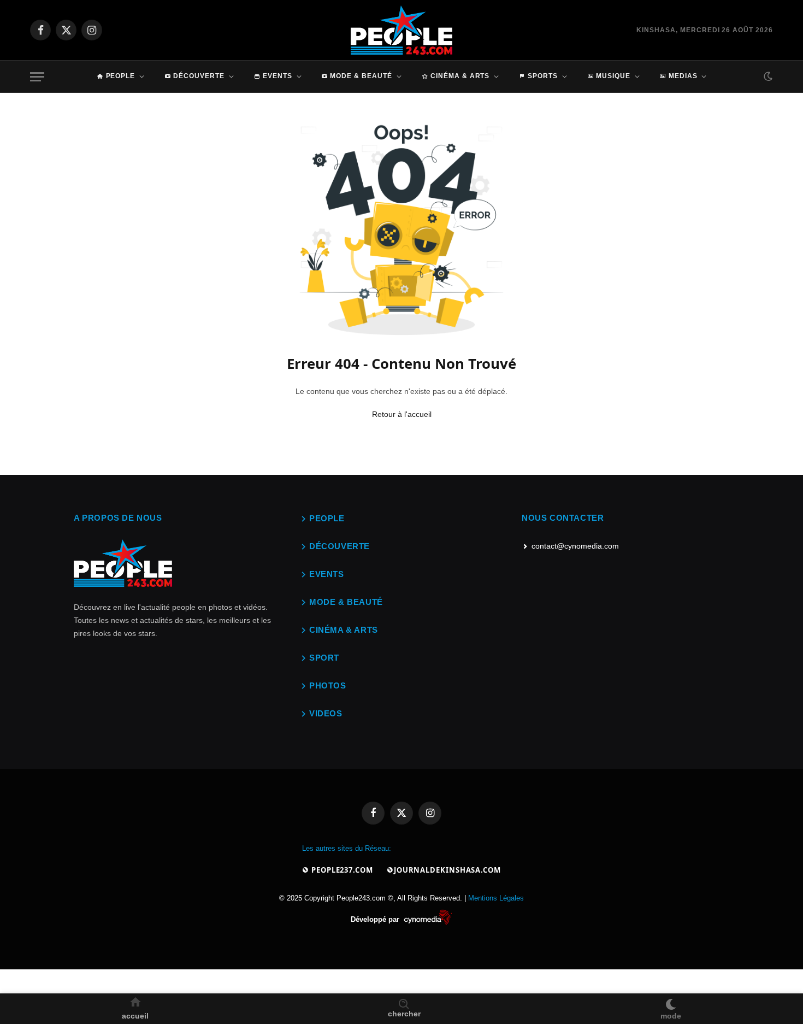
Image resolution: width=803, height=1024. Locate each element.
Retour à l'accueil (402, 414)
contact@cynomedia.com (575, 546)
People (120, 76)
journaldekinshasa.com (447, 870)
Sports (543, 76)
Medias (683, 76)
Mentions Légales (496, 898)
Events (277, 76)
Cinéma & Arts (459, 76)
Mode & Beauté (361, 76)
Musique (613, 76)
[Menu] (37, 76)
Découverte (199, 76)
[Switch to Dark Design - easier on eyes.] (767, 76)
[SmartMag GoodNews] (402, 30)
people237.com (341, 870)
